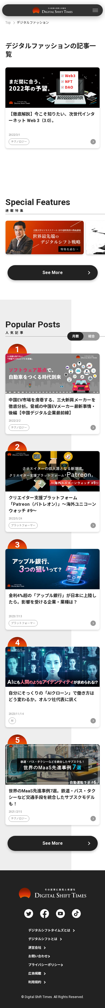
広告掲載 (34, 973)
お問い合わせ (38, 956)
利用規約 (34, 982)
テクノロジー (19, 141)
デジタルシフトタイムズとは (49, 930)
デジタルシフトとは (42, 939)
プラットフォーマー (23, 525)
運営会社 (34, 947)
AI (12, 720)
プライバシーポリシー (44, 965)
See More (53, 272)
